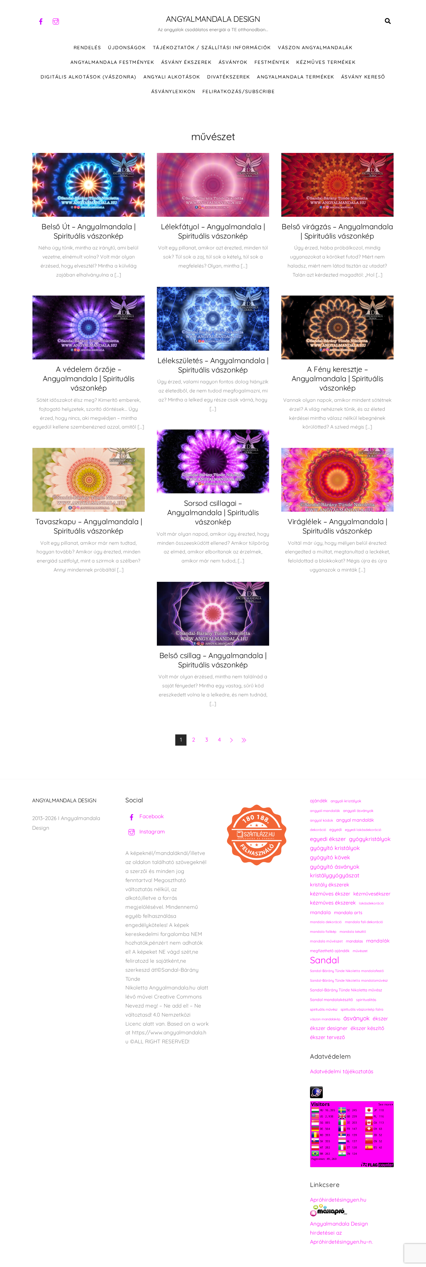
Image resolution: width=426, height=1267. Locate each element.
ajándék (318, 801)
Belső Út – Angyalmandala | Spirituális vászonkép (88, 231)
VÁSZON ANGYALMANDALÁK (315, 47)
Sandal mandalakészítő (331, 999)
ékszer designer (328, 1028)
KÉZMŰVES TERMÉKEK (326, 62)
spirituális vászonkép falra (362, 1009)
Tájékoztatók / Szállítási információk (212, 47)
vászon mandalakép (325, 1019)
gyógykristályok (370, 838)
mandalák (378, 940)
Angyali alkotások (171, 77)
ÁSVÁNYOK (233, 62)
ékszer (380, 1018)
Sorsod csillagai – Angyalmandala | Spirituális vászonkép (213, 512)
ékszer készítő (367, 1028)
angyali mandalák (325, 811)
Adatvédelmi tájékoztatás (341, 1071)
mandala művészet (326, 941)
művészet (360, 951)
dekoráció (318, 830)
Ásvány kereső (363, 77)
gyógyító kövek (330, 857)
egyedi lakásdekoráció (363, 830)
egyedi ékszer (328, 838)
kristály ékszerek (329, 884)
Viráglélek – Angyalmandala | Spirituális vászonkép (337, 526)
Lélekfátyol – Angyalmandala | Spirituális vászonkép (213, 231)
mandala (320, 912)
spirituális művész (323, 1009)
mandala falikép (323, 931)
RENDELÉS (87, 47)
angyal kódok (321, 820)
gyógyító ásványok (335, 866)
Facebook (151, 816)
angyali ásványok (358, 810)
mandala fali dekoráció (364, 922)
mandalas (354, 941)
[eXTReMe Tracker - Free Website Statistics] (316, 1096)
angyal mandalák (355, 820)
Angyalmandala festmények (112, 62)
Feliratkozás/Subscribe (238, 91)
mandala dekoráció (326, 922)
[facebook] (41, 20)
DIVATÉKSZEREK (228, 77)
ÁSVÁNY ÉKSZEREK (186, 62)
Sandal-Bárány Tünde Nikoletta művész (346, 990)
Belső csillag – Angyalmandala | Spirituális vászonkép (213, 660)
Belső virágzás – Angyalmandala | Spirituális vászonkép (337, 231)
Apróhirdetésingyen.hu (338, 1199)
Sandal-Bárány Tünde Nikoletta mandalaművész (349, 980)
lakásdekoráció (371, 903)
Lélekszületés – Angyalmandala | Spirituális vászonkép (212, 365)
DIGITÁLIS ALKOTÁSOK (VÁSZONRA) (89, 77)
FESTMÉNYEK (271, 62)
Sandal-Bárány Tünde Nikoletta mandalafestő (347, 971)
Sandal (324, 960)
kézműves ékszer (330, 893)
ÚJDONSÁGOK (127, 47)
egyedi (335, 829)
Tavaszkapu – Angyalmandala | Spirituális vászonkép (88, 526)
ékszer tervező (327, 1037)
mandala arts (348, 912)
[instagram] (56, 20)
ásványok (356, 1018)
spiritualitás (366, 999)
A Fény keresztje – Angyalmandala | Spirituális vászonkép (337, 378)
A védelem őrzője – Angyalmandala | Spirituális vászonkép (88, 378)
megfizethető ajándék (330, 950)
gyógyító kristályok (335, 848)
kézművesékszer (371, 893)
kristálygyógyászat (334, 875)
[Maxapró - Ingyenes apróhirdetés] (352, 1211)
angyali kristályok (346, 801)
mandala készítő (353, 931)
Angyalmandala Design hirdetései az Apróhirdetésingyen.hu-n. (341, 1232)
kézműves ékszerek (333, 902)
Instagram (151, 831)
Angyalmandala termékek (295, 77)
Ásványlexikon (173, 91)
